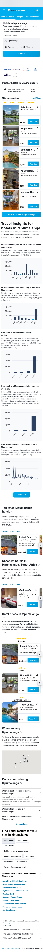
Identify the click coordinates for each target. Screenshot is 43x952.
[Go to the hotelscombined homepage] (17, 10)
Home (2, 948)
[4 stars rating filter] (21, 103)
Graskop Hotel (8, 894)
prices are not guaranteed (17, 923)
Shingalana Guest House (12, 907)
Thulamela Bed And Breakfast (14, 903)
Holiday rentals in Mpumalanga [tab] (16, 851)
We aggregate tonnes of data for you (18, 933)
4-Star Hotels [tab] (23, 840)
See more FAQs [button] (22, 824)
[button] (3, 10)
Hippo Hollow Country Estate (14, 884)
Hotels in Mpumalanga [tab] (12, 856)
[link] (21, 214)
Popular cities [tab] (22, 861)
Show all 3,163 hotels (11, 531)
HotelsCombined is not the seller (16, 929)
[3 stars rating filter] (12, 103)
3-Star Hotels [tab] (9, 840)
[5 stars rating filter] (31, 103)
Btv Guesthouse (9, 910)
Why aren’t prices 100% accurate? (17, 938)
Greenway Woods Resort (12, 897)
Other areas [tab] (8, 861)
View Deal (33, 121)
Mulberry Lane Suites (11, 900)
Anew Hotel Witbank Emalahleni (15, 881)
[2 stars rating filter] (5, 103)
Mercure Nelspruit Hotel (12, 887)
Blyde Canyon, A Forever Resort (15, 890)
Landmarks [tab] (29, 856)
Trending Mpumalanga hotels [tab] (15, 867)
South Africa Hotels (13, 948)
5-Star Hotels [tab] (9, 845)
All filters (37, 98)
